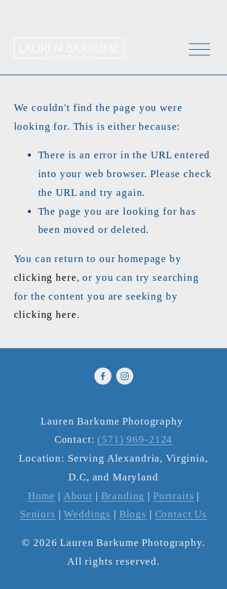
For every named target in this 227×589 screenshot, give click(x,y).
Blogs (132, 514)
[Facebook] (102, 376)
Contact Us (181, 514)
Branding (123, 496)
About (78, 496)
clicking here (45, 277)
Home (41, 496)
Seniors (38, 514)
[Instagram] (124, 376)
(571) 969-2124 (135, 439)
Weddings (87, 514)
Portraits (173, 496)
